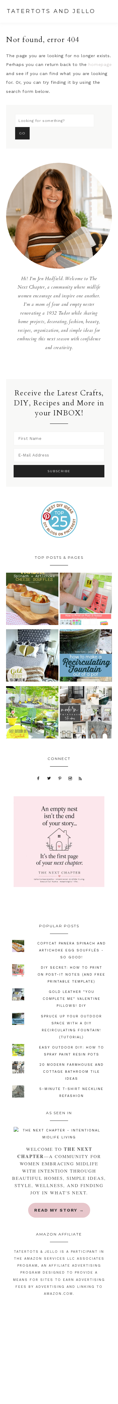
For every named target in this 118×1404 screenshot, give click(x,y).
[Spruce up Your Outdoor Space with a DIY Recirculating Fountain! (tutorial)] (86, 657)
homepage (100, 64)
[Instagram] (70, 778)
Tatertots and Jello (51, 11)
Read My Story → (59, 1210)
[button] (108, 12)
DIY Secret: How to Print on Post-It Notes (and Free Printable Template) (71, 974)
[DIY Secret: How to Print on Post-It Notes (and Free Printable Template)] (86, 600)
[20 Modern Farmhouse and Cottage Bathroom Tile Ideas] (86, 713)
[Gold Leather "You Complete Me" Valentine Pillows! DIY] (32, 657)
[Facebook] (38, 778)
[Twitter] (49, 778)
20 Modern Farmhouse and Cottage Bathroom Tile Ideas (71, 1072)
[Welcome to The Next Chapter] (59, 1134)
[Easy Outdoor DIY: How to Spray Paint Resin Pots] (32, 713)
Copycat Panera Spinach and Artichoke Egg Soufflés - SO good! (71, 950)
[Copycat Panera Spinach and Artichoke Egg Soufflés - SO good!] (32, 600)
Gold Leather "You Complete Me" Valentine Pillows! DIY (71, 999)
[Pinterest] (59, 778)
